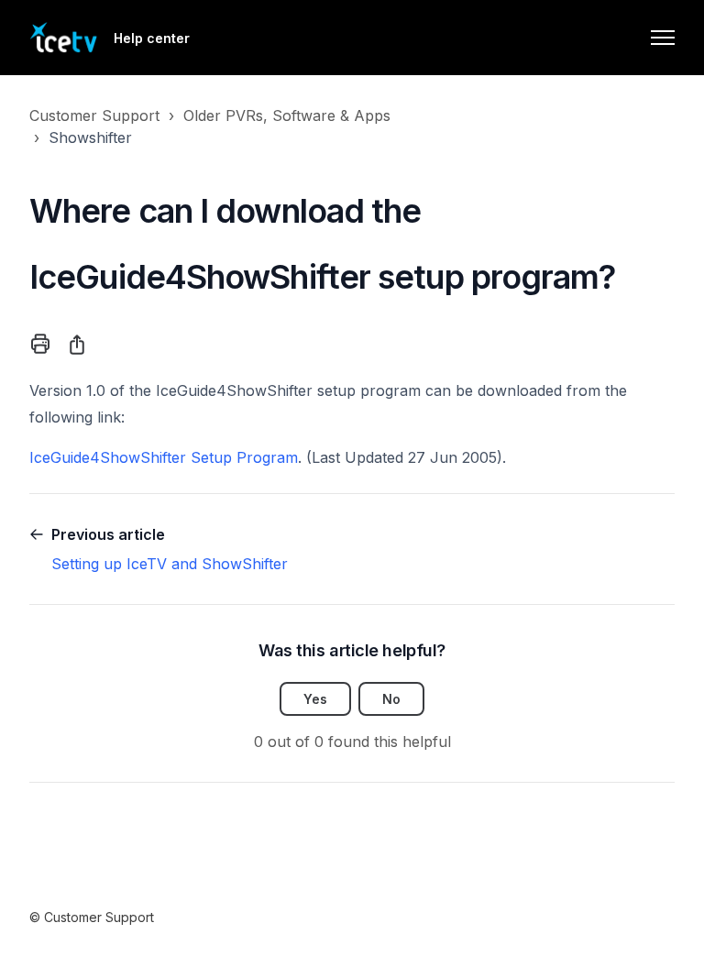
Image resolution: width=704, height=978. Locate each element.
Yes (315, 699)
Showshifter (90, 137)
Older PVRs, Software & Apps (286, 115)
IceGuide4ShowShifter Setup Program (163, 457)
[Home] (64, 37)
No (391, 699)
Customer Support (94, 115)
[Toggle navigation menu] (663, 37)
